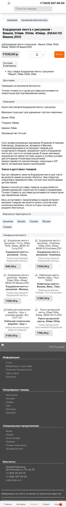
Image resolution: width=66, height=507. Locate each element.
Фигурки (46, 221)
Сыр (8, 405)
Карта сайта (12, 373)
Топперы (7, 227)
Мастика (21, 221)
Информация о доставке (19, 366)
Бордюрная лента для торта (34, 20)
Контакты (11, 376)
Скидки (10, 434)
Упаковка (11, 412)
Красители (8, 221)
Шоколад (11, 409)
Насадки (10, 398)
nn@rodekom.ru (14, 480)
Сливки (9, 402)
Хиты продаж (13, 438)
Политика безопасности (19, 369)
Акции (9, 431)
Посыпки (34, 221)
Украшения (12, 20)
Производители (14, 448)
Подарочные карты (16, 445)
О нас (9, 362)
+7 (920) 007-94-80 (52, 3)
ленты (39, 107)
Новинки (10, 441)
